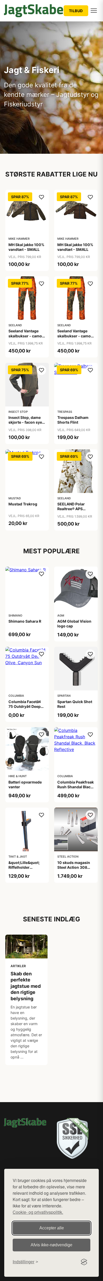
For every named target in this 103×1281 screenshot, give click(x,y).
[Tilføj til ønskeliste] (41, 197)
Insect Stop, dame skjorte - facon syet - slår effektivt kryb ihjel (25, 424)
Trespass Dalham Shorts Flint (72, 419)
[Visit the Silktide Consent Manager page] (84, 1262)
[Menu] (93, 10)
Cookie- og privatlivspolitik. (38, 1212)
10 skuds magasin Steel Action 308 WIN (73, 867)
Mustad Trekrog (22, 504)
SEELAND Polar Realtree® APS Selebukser (71, 509)
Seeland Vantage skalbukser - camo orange (25, 336)
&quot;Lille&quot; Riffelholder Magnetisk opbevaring (24, 869)
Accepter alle (51, 1228)
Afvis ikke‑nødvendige (51, 1245)
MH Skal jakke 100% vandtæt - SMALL (26, 247)
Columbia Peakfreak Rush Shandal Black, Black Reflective (75, 787)
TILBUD (76, 10)
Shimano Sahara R (24, 621)
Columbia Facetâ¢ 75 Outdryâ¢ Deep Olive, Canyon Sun (25, 706)
